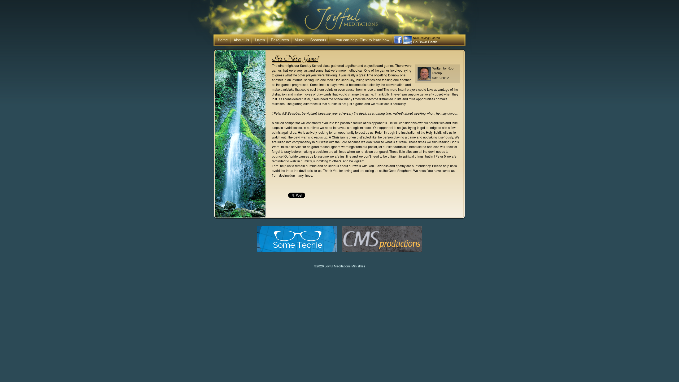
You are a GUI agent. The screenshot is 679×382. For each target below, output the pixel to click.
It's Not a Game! (295, 58)
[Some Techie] (297, 251)
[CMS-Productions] (382, 251)
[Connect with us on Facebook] (398, 42)
